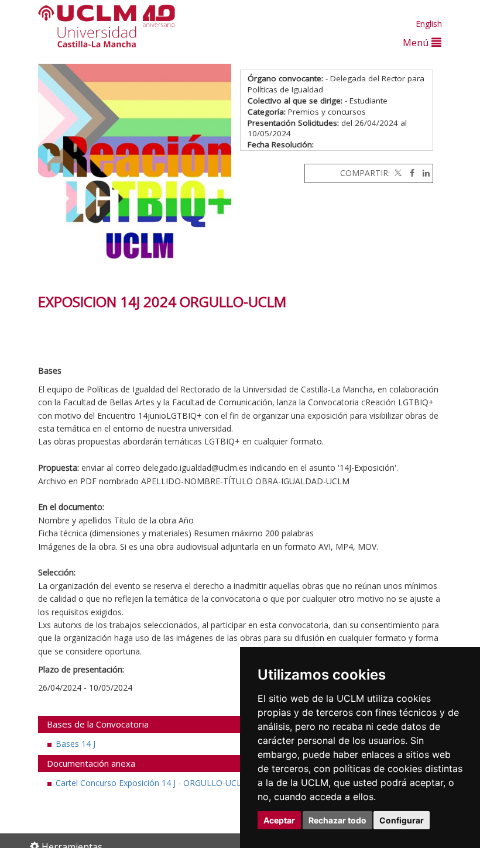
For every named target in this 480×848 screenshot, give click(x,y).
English (429, 23)
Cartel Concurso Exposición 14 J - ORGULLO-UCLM (152, 782)
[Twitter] (397, 172)
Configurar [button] (401, 820)
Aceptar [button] (279, 820)
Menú (417, 42)
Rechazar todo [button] (337, 820)
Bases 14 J (75, 743)
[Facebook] (409, 172)
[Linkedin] (423, 172)
